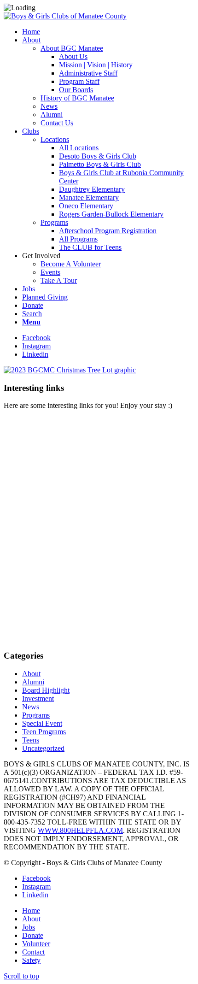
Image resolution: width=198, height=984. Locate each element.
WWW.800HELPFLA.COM (80, 830)
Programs (54, 222)
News (30, 707)
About (31, 674)
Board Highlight (46, 690)
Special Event (42, 723)
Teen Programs (44, 732)
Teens (30, 740)
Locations (55, 139)
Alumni (33, 682)
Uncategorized (43, 748)
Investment (38, 698)
